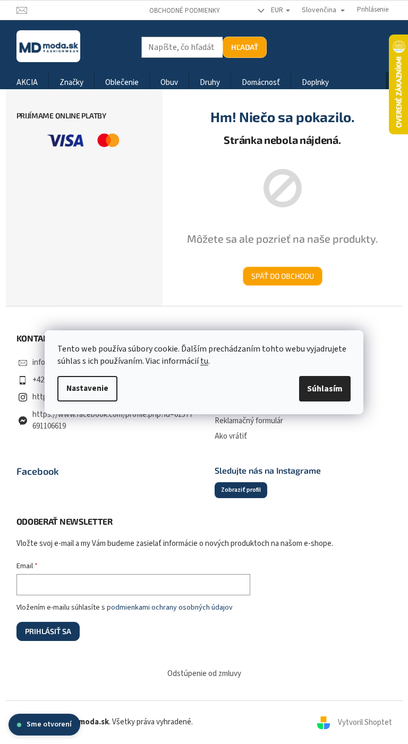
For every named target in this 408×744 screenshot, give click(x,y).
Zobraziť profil (241, 489)
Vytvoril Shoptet (365, 722)
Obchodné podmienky (184, 10)
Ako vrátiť (231, 436)
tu (204, 361)
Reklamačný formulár (249, 420)
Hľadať (244, 47)
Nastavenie (87, 388)
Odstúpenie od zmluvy (204, 673)
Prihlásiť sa (48, 631)
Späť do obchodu (282, 275)
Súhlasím (325, 389)
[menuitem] (27, 83)
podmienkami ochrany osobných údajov (170, 607)
